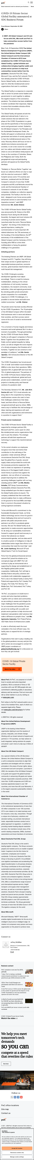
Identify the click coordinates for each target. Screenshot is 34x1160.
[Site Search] (28, 2)
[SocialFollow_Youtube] (21, 1097)
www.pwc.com (8, 697)
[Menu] (31, 2)
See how (5, 1063)
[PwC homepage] (3, 2)
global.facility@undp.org (10, 649)
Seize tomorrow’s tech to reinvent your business (14, 6)
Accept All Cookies (17, 1148)
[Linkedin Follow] (18, 1097)
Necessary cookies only (17, 1152)
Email (12, 952)
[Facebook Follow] (15, 1097)
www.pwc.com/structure (13, 710)
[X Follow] (12, 1097)
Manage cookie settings (17, 1157)
